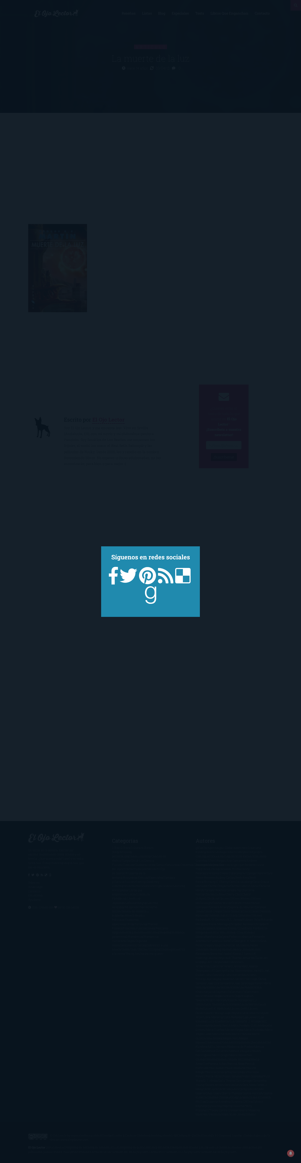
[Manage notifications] (290, 1153)
